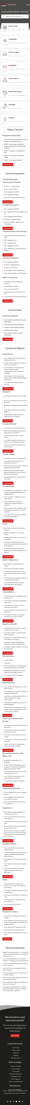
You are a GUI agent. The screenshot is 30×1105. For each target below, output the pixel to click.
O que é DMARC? (8, 660)
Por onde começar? (10, 316)
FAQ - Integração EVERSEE (11, 194)
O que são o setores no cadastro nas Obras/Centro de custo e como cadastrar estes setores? (15, 885)
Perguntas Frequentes (11, 135)
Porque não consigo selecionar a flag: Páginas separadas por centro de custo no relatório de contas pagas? (15, 472)
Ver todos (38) (8, 421)
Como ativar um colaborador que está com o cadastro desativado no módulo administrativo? (15, 698)
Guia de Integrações (15, 173)
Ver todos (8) (7, 715)
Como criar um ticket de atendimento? (14, 324)
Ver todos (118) (8, 785)
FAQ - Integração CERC (10, 243)
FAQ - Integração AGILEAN (11, 192)
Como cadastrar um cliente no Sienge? (14, 568)
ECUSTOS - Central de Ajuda (11, 186)
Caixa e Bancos (8, 592)
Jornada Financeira (10, 205)
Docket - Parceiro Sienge (10, 267)
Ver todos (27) (8, 228)
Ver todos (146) (8, 521)
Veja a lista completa (20, 1093)
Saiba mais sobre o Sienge (11, 330)
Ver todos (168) (8, 556)
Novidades (15, 1055)
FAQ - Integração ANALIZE (11, 262)
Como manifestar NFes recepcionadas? (14, 781)
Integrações (16, 1052)
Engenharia (7, 808)
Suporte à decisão (9, 624)
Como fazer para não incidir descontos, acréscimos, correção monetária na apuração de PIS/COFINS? (15, 544)
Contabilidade (8, 486)
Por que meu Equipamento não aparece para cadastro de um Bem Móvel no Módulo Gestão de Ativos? (15, 854)
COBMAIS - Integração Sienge (12, 219)
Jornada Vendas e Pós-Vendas (14, 231)
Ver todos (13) (8, 301)
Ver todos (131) (8, 840)
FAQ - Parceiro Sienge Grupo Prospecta (14, 197)
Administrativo (8, 682)
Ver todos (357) (8, 451)
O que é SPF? (7, 663)
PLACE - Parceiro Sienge (10, 189)
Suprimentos (7, 354)
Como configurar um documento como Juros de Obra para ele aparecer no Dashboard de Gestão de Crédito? (15, 922)
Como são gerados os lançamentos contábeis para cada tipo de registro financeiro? (13, 503)
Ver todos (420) (8, 750)
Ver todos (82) (8, 653)
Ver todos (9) (7, 939)
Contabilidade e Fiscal (16, 1076)
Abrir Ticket (15, 1035)
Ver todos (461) (8, 388)
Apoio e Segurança (10, 560)
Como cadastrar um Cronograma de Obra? (15, 927)
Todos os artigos (16, 1050)
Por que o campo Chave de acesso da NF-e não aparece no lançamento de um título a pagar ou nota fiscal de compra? (15, 766)
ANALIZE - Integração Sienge (11, 265)
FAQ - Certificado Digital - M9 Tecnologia (15, 273)
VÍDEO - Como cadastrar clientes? (13, 160)
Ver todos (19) (8, 679)
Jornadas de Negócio (15, 348)
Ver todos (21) (8, 908)
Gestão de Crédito (9, 911)
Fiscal (4, 524)
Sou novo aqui (15, 310)
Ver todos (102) (8, 621)
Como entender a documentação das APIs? (15, 296)
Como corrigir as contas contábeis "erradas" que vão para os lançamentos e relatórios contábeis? (15, 510)
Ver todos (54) (8, 202)
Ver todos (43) (8, 876)
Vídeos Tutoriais (15, 129)
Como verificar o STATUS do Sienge (13, 675)
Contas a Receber (9, 424)
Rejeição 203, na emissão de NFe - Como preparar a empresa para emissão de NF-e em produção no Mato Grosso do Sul (16, 954)
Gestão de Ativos (9, 844)
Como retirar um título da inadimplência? (14, 428)
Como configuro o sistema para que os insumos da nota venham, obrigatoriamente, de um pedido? (15, 377)
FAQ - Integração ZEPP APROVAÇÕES (14, 270)
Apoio (4, 879)
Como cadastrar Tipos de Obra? (12, 904)
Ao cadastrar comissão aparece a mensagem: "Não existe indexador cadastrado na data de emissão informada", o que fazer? (14, 988)
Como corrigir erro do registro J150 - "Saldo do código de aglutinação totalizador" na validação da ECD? (15, 492)
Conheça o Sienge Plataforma (16, 1081)
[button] (28, 5)
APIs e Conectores (9, 277)
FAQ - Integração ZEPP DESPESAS (13, 216)
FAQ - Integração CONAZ (11, 245)
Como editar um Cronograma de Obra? (14, 930)
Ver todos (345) (8, 483)
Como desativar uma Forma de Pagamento (15, 458)
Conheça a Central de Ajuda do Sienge (14, 327)
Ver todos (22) (8, 255)
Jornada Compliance (10, 258)
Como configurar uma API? (11, 286)
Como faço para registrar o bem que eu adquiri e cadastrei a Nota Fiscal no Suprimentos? (14, 870)
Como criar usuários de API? (11, 289)
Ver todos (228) (8, 589)
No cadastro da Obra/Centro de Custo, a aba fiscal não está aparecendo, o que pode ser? (15, 573)
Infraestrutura (8, 656)
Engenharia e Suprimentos (15, 1074)
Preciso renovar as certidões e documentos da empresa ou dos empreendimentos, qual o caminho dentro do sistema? (15, 709)
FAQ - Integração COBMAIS (11, 209)
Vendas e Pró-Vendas (16, 1066)
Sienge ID (6, 392)
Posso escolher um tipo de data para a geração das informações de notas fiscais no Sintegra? (15, 550)
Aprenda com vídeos (16, 1058)
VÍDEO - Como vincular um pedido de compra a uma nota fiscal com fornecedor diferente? (15, 146)
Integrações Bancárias (11, 788)
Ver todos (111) (8, 164)
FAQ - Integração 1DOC (10, 240)
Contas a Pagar (8, 454)
